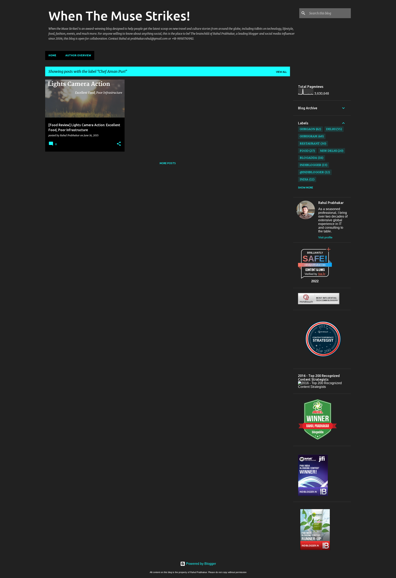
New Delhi (328, 151)
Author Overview (78, 55)
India (304, 179)
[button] (118, 144)
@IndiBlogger (312, 172)
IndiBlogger (310, 165)
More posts (168, 163)
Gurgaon (307, 129)
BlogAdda (308, 158)
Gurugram (308, 136)
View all (281, 72)
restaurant (310, 143)
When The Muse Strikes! (119, 15)
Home (52, 55)
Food (304, 151)
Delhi (331, 129)
